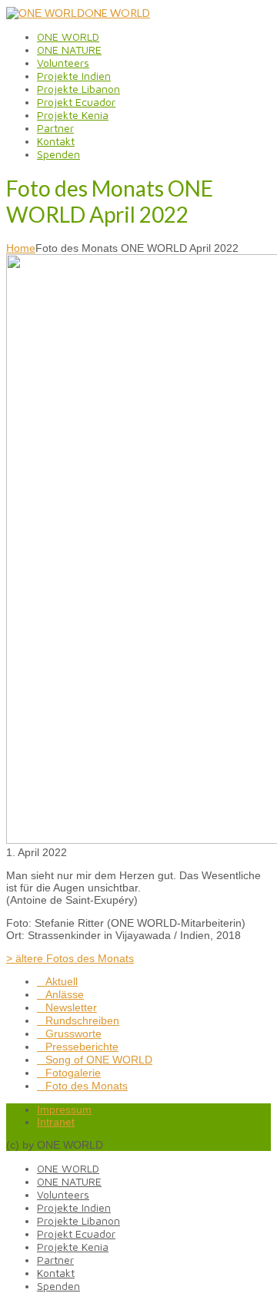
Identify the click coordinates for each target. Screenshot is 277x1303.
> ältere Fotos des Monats (70, 958)
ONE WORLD (117, 12)
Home (20, 248)
